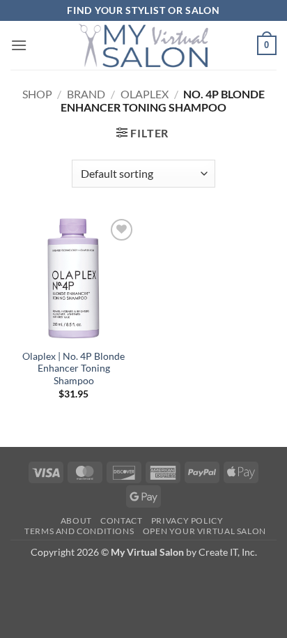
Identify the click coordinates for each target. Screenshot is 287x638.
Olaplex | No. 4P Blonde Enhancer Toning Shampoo (73, 368)
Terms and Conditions (79, 531)
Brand (86, 93)
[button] (18, 45)
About (76, 520)
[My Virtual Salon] (143, 45)
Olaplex (145, 93)
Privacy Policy (187, 520)
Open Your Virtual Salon (204, 531)
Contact (121, 520)
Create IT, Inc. (228, 552)
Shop (37, 93)
